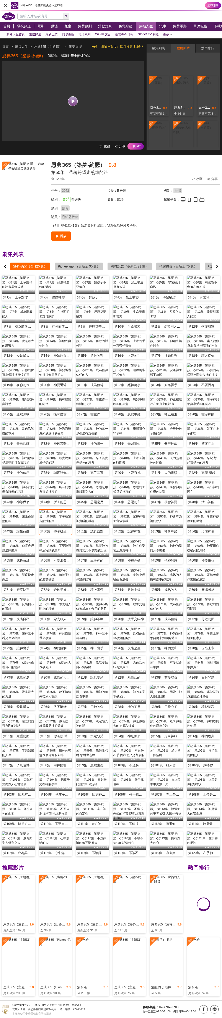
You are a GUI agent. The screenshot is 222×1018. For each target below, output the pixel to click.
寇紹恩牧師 (70, 217)
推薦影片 (183, 48)
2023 (65, 190)
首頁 (5, 46)
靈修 (65, 208)
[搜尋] (66, 16)
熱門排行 (207, 48)
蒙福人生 (21, 46)
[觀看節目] (73, 101)
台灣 (178, 190)
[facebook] (203, 1009)
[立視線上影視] (8, 16)
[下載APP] (135, 146)
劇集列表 (158, 48)
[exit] (5, 5)
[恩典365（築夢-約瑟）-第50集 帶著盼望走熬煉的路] (24, 192)
